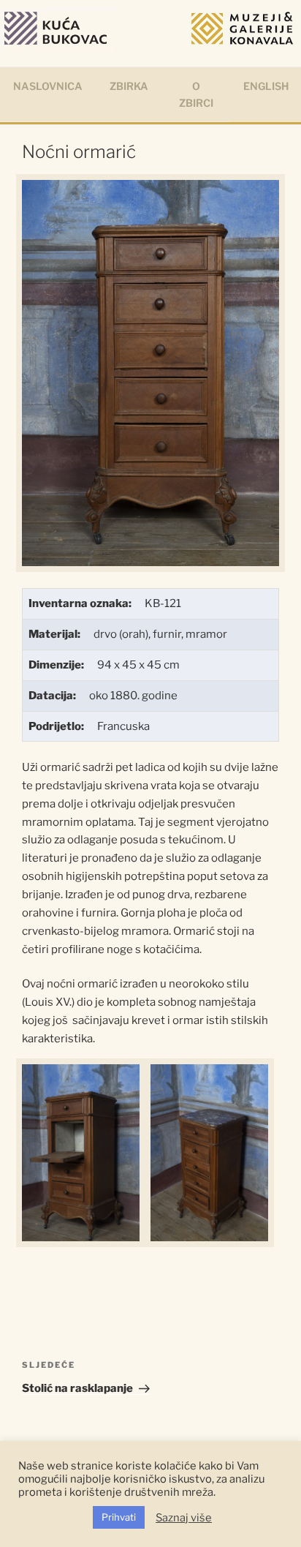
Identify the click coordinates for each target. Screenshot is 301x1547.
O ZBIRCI (196, 94)
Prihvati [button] (119, 1517)
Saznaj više (184, 1517)
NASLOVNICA (48, 86)
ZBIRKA (129, 86)
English (266, 86)
